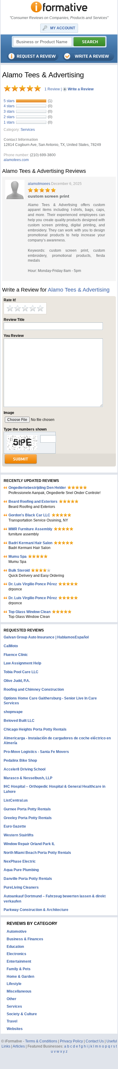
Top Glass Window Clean (29, 612)
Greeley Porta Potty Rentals (28, 818)
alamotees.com (16, 160)
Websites (15, 1029)
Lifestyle (14, 984)
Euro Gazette (15, 826)
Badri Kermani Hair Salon (30, 543)
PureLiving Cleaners (21, 887)
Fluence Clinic (16, 655)
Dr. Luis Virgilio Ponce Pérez (32, 584)
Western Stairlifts (19, 835)
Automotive (17, 931)
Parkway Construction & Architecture (36, 910)
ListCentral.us (16, 800)
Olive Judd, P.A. (17, 681)
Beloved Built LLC (19, 721)
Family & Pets (19, 969)
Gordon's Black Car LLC (29, 515)
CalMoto (11, 646)
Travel (12, 1021)
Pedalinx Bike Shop (20, 760)
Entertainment (19, 961)
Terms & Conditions (41, 1041)
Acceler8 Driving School (24, 769)
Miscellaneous (19, 991)
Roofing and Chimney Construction (34, 689)
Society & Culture (22, 1014)
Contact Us (95, 1041)
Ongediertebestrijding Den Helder (37, 488)
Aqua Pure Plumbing (21, 870)
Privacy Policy (71, 1041)
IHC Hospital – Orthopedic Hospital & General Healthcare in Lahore (54, 789)
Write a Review (80, 89)
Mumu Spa (17, 556)
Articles (19, 1046)
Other (11, 999)
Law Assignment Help (22, 663)
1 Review (52, 89)
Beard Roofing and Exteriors (32, 501)
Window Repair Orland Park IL (29, 844)
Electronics (16, 954)
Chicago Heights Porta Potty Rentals (35, 729)
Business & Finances (25, 939)
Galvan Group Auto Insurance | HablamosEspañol (46, 637)
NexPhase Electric (20, 861)
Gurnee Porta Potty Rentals (27, 809)
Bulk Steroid (19, 570)
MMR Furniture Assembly (30, 529)
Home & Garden (20, 976)
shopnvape (13, 712)
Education (15, 947)
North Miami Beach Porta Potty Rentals (37, 853)
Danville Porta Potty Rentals (28, 879)
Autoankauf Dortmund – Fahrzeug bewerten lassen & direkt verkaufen (55, 898)
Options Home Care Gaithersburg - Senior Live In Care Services (50, 701)
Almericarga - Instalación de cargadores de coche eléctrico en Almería (57, 740)
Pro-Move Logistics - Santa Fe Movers (36, 752)
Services (28, 130)
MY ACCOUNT (62, 28)
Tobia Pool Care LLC (21, 672)
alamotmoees (39, 184)
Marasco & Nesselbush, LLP (28, 778)
